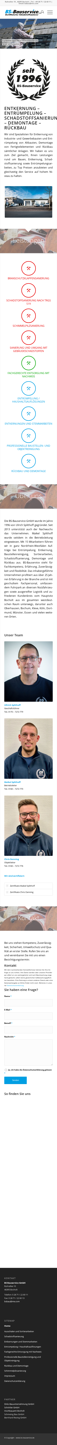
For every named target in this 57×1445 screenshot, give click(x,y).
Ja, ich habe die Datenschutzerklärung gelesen (28, 1071)
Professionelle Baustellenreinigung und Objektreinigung (22, 1358)
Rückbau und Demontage (16, 1365)
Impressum (9, 1375)
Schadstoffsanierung (14, 1336)
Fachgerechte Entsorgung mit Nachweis (22, 1351)
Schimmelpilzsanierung (15, 1370)
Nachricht (9, 1036)
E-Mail (8, 1009)
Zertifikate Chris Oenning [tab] (21, 892)
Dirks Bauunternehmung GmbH (19, 1404)
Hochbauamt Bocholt (14, 1410)
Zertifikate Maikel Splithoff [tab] (22, 885)
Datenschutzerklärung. (15, 985)
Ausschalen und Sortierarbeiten (19, 1331)
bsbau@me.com (31, 3)
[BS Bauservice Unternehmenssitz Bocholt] (28, 202)
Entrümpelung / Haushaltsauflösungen (22, 1346)
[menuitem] (41, 12)
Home (7, 1325)
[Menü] (48, 12)
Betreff (8, 1023)
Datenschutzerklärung (14, 1381)
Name (8, 996)
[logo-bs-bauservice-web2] (23, 12)
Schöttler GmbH (11, 1407)
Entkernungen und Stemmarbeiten (20, 1341)
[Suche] (41, 12)
